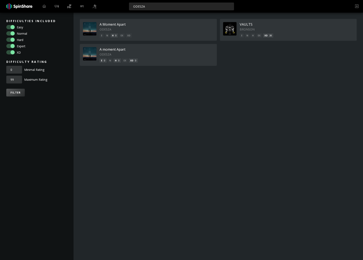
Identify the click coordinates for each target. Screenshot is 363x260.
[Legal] (94, 6)
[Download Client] (56, 6)
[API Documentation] (82, 6)
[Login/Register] (356, 6)
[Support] (69, 6)
